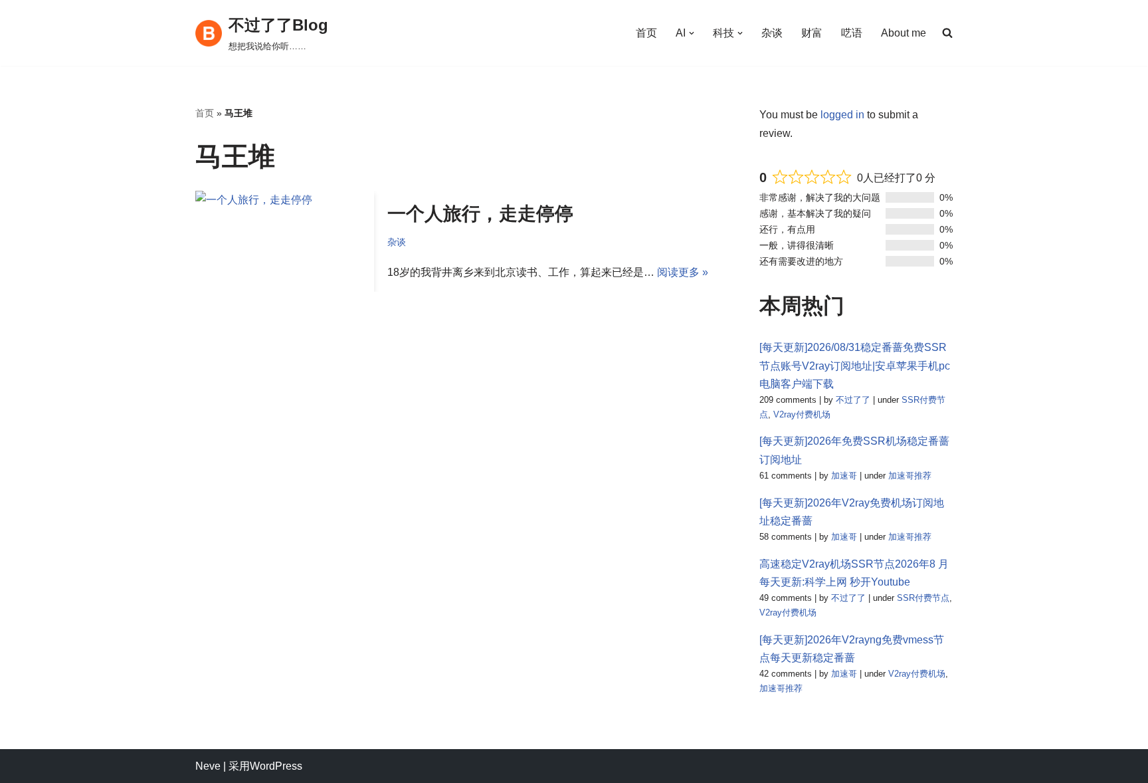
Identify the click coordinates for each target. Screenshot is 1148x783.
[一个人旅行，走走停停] (284, 241)
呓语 (851, 33)
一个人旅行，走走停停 (480, 213)
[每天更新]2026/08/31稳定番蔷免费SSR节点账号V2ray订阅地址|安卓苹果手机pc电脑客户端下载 (854, 365)
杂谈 (772, 33)
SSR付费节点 (923, 598)
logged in (842, 114)
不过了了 (853, 400)
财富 (811, 33)
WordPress (276, 766)
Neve (208, 766)
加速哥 (844, 476)
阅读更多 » (682, 272)
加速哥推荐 (909, 476)
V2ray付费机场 (801, 414)
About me (903, 33)
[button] (691, 33)
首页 (646, 33)
